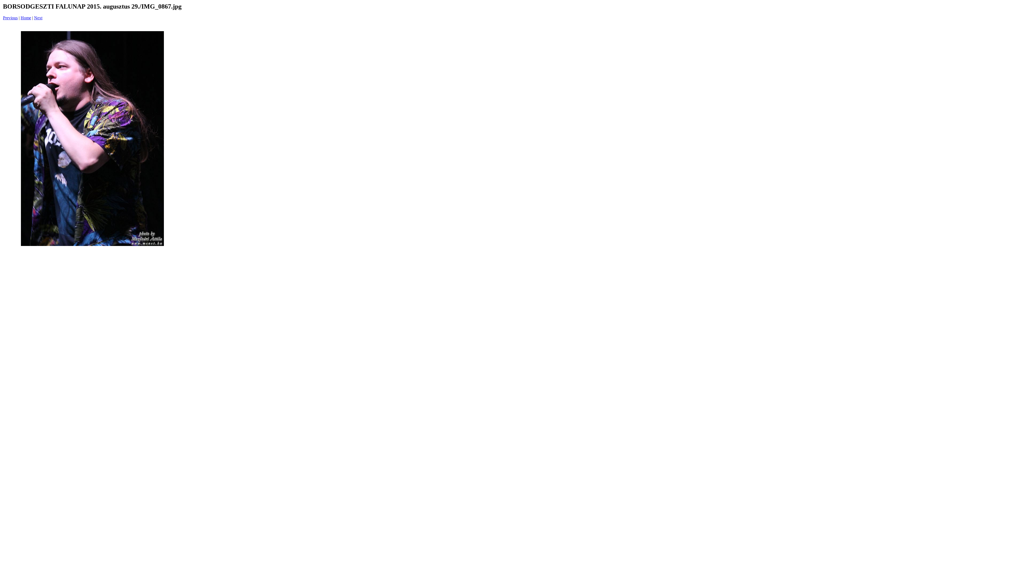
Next (38, 18)
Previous (10, 18)
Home (26, 18)
